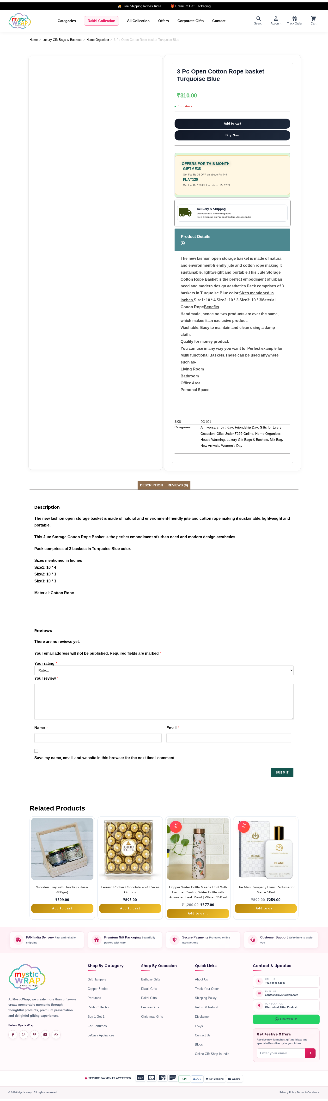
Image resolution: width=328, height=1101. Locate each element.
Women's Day (231, 446)
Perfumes (94, 998)
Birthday (226, 427)
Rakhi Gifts (149, 998)
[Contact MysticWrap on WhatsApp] (56, 1034)
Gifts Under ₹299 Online (235, 434)
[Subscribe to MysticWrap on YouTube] (45, 1034)
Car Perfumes (97, 1026)
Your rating (45, 663)
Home (34, 40)
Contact (218, 21)
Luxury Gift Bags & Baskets (62, 40)
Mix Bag (276, 440)
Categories (67, 21)
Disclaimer (202, 1016)
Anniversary (209, 427)
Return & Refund (206, 1007)
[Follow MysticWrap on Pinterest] (34, 1034)
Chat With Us (288, 1019)
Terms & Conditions (308, 1092)
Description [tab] (151, 485)
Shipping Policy (206, 998)
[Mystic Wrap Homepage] (19, 21)
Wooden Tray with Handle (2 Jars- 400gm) (62, 889)
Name (41, 728)
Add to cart (232, 123)
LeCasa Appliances (101, 1035)
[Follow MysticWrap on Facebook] (12, 1034)
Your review (46, 678)
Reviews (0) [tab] (178, 485)
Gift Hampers (97, 979)
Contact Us (203, 1035)
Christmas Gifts (152, 1016)
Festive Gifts (150, 1007)
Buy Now (232, 135)
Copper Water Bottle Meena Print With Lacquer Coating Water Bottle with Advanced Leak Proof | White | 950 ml (198, 892)
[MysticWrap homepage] (27, 978)
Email (172, 728)
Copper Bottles (98, 989)
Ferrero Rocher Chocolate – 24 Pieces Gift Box (130, 889)
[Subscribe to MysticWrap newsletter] (310, 1053)
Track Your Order (207, 989)
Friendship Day (246, 427)
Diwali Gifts (149, 989)
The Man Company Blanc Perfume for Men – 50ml (266, 889)
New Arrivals (209, 446)
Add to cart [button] (62, 908)
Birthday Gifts (150, 979)
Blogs (199, 1044)
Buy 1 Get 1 (96, 1016)
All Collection (138, 21)
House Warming (212, 440)
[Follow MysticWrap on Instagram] (23, 1034)
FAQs (199, 1026)
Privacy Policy (288, 1092)
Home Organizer (97, 40)
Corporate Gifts (190, 21)
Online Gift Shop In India (212, 1054)
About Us (201, 979)
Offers (163, 21)
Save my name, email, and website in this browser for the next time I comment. (104, 758)
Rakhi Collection (101, 21)
